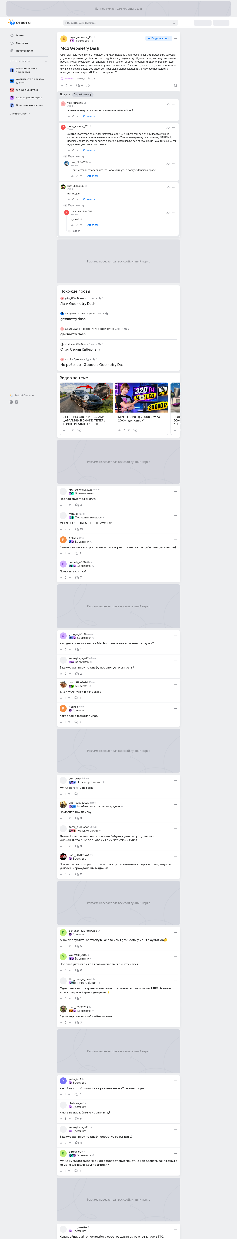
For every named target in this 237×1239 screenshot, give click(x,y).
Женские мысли (87, 830)
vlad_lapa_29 (72, 344)
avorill (68, 359)
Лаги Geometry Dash (77, 304)
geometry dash (73, 319)
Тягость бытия (86, 982)
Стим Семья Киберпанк (80, 350)
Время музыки (84, 493)
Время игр (82, 40)
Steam (84, 344)
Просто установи (88, 782)
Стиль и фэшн (87, 313)
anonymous (71, 313)
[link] (86, 409)
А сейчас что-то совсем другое (97, 329)
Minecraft (81, 686)
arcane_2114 (71, 329)
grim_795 (70, 298)
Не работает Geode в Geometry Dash (92, 365)
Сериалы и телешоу (88, 517)
